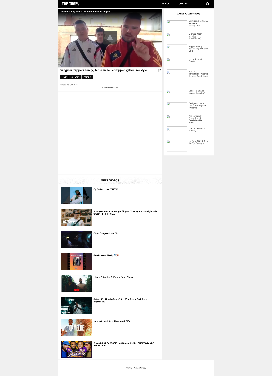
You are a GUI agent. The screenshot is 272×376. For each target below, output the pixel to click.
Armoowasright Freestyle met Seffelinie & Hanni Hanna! (196, 119)
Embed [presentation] (87, 77)
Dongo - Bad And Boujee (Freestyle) (197, 92)
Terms (136, 368)
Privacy (143, 368)
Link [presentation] (64, 77)
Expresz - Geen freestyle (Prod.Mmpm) (195, 36)
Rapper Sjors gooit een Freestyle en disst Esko (198, 49)
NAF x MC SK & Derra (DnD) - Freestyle (198, 142)
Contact (184, 4)
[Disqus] (110, 132)
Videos (166, 4)
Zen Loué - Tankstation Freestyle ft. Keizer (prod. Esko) (198, 74)
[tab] (64, 77)
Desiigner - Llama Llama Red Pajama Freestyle (197, 105)
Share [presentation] (75, 77)
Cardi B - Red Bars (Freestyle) (197, 130)
